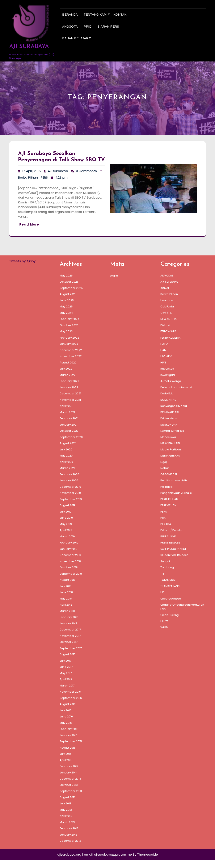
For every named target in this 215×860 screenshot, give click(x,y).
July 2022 (66, 369)
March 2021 (67, 412)
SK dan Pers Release (174, 555)
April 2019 (66, 530)
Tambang (167, 567)
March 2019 (67, 536)
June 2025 (67, 300)
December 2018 (70, 555)
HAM (163, 350)
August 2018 (68, 580)
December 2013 (70, 779)
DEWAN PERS (168, 319)
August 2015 (68, 748)
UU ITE (164, 621)
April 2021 (66, 406)
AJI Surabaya (58, 171)
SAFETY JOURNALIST (173, 549)
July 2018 (65, 586)
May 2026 (66, 276)
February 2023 (69, 338)
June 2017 (66, 667)
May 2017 (66, 673)
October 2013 (69, 785)
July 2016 (65, 710)
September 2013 (71, 791)
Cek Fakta (167, 306)
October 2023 (69, 325)
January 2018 (68, 623)
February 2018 (69, 617)
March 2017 (67, 686)
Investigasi (167, 375)
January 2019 (68, 549)
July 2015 (65, 754)
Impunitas (167, 369)
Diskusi (165, 325)
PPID (88, 26)
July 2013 (65, 803)
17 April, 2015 (31, 171)
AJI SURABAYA (29, 46)
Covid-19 (166, 313)
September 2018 (71, 574)
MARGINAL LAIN (170, 443)
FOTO (164, 344)
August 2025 (68, 294)
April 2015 (66, 760)
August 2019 (68, 505)
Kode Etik (166, 393)
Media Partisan (170, 449)
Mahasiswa (168, 437)
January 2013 (68, 835)
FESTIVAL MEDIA (170, 338)
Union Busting (169, 615)
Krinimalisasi (168, 418)
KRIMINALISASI (169, 412)
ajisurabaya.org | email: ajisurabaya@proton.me (94, 854)
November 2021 (70, 400)
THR (162, 574)
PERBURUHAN (169, 499)
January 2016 (68, 735)
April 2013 (66, 816)
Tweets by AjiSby (22, 261)
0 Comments (86, 171)
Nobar (164, 468)
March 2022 (68, 375)
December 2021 (70, 393)
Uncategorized (170, 599)
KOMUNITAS (168, 400)
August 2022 (68, 363)
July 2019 (65, 512)
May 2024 (66, 313)
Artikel (164, 288)
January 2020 (69, 480)
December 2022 (71, 350)
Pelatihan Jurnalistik (173, 480)
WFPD (164, 627)
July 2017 (65, 661)
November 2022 (71, 356)
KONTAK (119, 14)
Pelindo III (166, 487)
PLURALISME (168, 536)
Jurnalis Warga (170, 381)
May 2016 (66, 723)
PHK (163, 518)
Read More (29, 224)
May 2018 (66, 599)
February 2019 (69, 543)
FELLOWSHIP (168, 331)
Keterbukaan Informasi (176, 387)
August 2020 (68, 443)
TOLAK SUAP (168, 580)
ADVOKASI (167, 276)
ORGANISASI (168, 474)
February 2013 (69, 828)
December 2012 (70, 841)
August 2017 (67, 654)
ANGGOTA (70, 26)
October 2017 (68, 642)
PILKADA (165, 524)
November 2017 (70, 636)
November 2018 (70, 561)
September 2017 (71, 648)
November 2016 (70, 692)
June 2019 (66, 518)
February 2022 (69, 381)
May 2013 (66, 810)
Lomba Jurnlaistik (172, 431)
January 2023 (69, 344)
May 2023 (66, 331)
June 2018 (66, 592)
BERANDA (70, 14)
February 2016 (69, 729)
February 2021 (69, 418)
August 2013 (68, 797)
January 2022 (69, 387)
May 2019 (66, 524)
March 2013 (67, 822)
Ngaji (163, 462)
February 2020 (69, 474)
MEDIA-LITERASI (170, 456)
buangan (166, 300)
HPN (163, 363)
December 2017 (70, 630)
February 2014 (69, 766)
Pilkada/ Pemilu (171, 530)
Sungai (165, 561)
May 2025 (66, 306)
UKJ (162, 592)
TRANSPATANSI (170, 586)
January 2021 (68, 425)
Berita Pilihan (28, 177)
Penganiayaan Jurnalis (176, 493)
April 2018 (66, 605)
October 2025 (69, 282)
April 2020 (66, 462)
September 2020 (71, 437)
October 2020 (69, 431)
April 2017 (66, 679)
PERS (44, 177)
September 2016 (71, 698)
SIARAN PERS (108, 26)
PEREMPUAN (168, 505)
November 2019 (70, 493)
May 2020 (66, 456)
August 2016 (68, 704)
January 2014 (68, 773)
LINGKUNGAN (168, 425)
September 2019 (71, 499)
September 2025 (71, 288)
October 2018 (69, 567)
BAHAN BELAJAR (75, 38)
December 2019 (70, 487)
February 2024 (69, 319)
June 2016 (66, 716)
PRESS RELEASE (170, 543)
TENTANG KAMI (96, 14)
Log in (114, 276)
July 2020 (66, 449)
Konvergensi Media (173, 406)
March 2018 (67, 611)
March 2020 (68, 468)
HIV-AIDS (166, 356)
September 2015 (71, 741)
